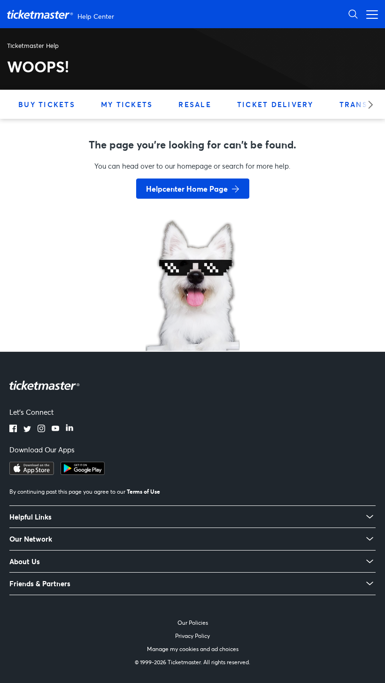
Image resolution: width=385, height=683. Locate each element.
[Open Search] (353, 14)
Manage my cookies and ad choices (193, 648)
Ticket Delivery (275, 104)
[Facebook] (13, 429)
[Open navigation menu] (369, 14)
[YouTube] (55, 429)
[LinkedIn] (69, 429)
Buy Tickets (46, 104)
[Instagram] (41, 429)
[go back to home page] (192, 317)
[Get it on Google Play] (83, 472)
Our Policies (192, 622)
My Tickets (127, 104)
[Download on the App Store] (31, 472)
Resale (194, 104)
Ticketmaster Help (33, 45)
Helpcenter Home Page (187, 189)
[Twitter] (27, 429)
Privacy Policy (192, 635)
